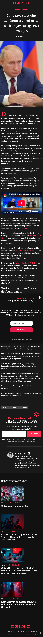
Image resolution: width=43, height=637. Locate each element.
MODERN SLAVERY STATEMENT (15, 635)
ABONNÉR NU (21, 329)
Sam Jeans (20, 453)
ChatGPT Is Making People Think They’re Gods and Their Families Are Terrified (19, 537)
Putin (15, 408)
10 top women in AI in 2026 (15, 506)
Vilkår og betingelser (28, 339)
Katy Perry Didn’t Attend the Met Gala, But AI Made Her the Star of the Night (19, 604)
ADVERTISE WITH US (8, 633)
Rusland (23, 408)
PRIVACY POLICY (20, 633)
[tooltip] (29, 453)
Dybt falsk (6, 408)
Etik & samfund (21, 10)
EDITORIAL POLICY (31, 635)
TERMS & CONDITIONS (33, 633)
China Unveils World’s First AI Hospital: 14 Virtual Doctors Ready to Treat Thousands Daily (19, 571)
